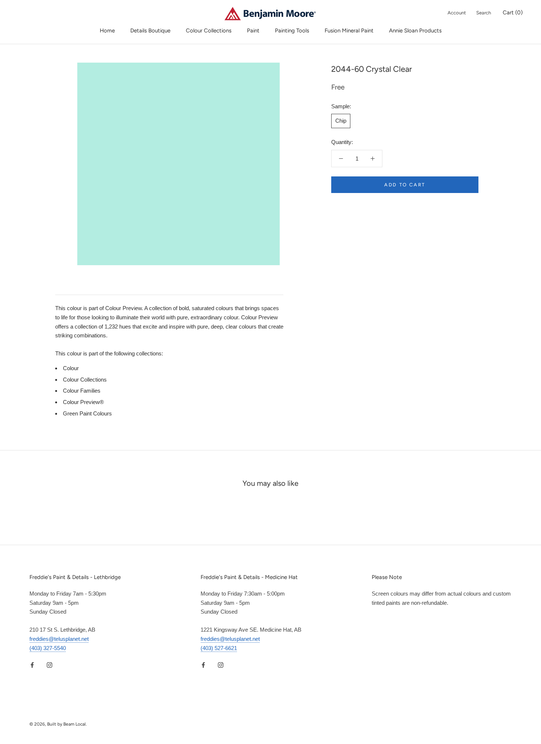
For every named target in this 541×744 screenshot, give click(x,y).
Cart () (513, 12)
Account (457, 12)
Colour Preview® (83, 402)
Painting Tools (292, 30)
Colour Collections (208, 30)
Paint (253, 30)
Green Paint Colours (87, 413)
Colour (71, 368)
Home (107, 30)
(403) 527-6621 (219, 648)
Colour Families (81, 390)
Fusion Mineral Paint (349, 30)
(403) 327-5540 (47, 648)
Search (483, 12)
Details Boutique (150, 30)
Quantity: (342, 142)
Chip (340, 120)
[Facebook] (32, 664)
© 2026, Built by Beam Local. (58, 724)
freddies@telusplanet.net (59, 639)
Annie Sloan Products (415, 30)
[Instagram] (49, 664)
